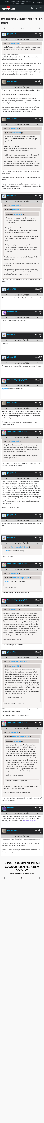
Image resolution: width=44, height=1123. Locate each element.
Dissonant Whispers (29, 821)
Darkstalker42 (15, 43)
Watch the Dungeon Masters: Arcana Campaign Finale (18, 2)
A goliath (5, 389)
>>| (39, 28)
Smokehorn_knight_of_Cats (19, 547)
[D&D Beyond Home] (8, 8)
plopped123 (14, 128)
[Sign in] (36, 8)
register (24, 866)
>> (20, 43)
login (9, 866)
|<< (5, 28)
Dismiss (39, 2)
